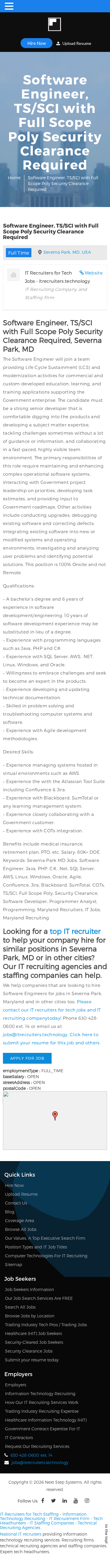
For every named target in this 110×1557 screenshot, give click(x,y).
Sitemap (13, 1264)
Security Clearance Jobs (29, 1350)
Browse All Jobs (20, 1229)
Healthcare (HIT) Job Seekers (33, 1333)
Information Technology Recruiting (40, 1393)
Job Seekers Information (29, 1289)
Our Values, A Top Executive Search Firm (45, 1238)
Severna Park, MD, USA (67, 252)
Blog (9, 1211)
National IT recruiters (20, 1533)
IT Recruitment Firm (69, 1518)
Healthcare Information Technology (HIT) (46, 1419)
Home (14, 177)
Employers (15, 1384)
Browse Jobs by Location (29, 1315)
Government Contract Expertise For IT (42, 1428)
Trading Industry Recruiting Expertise (42, 1411)
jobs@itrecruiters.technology (35, 1034)
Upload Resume (76, 43)
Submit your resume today (32, 1359)
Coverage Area (19, 1220)
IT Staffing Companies (52, 1522)
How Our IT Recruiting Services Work (41, 1402)
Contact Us (16, 1202)
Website (94, 272)
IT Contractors (19, 1437)
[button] (55, 1116)
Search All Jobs (20, 1306)
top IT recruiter (75, 931)
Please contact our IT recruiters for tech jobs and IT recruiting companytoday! (52, 1010)
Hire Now (36, 43)
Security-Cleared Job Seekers (34, 1342)
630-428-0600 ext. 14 (31, 1455)
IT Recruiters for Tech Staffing (29, 1514)
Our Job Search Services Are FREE (39, 1298)
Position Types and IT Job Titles (36, 1246)
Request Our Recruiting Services (37, 1446)
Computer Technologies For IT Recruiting (46, 1255)
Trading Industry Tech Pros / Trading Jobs (46, 1324)
